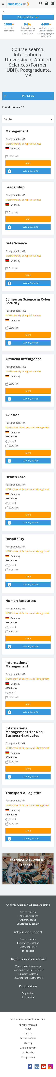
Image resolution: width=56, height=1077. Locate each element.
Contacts (28, 1033)
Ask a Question (31, 170)
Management (16, 131)
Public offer (28, 1052)
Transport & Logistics (23, 793)
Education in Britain (28, 973)
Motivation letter (28, 946)
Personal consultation (28, 942)
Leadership (14, 187)
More (28, 163)
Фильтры (28, 96)
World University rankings (28, 966)
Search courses (28, 911)
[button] (3, 11)
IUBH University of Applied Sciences (23, 143)
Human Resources (20, 600)
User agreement (28, 1047)
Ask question (28, 997)
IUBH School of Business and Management (27, 427)
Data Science (16, 243)
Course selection (28, 938)
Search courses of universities (28, 905)
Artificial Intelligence (23, 359)
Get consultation (28, 17)
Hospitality (14, 539)
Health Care (15, 477)
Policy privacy (28, 1057)
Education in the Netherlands (28, 977)
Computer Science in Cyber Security (28, 301)
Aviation (12, 415)
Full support (28, 950)
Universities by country (28, 923)
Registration (28, 986)
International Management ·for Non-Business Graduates (24, 732)
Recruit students (28, 1038)
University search (28, 919)
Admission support (28, 932)
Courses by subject (28, 915)
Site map (28, 1042)
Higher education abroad (28, 959)
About (28, 1028)
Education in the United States (28, 969)
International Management (16, 664)
